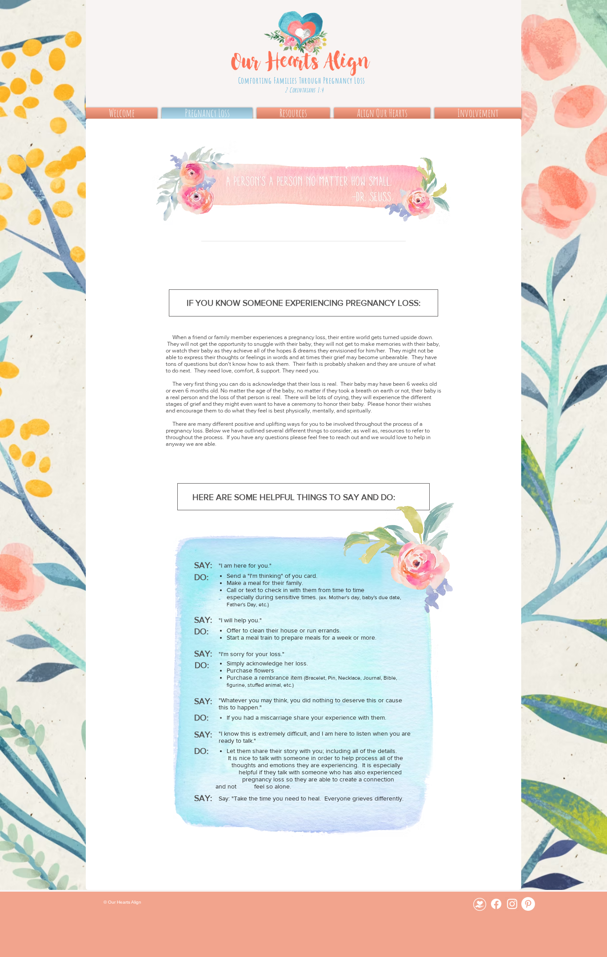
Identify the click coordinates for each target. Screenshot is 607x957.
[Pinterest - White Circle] (528, 904)
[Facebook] (496, 904)
